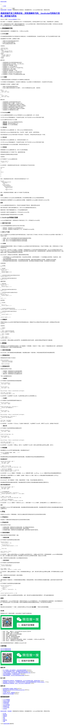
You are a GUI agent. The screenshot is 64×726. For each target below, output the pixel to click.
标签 (4, 717)
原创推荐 (10, 9)
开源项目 (5, 691)
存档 (4, 718)
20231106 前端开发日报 (5, 648)
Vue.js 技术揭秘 (6, 704)
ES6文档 (5, 708)
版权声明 (5, 714)
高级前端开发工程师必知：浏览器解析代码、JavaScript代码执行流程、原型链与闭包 (21, 680)
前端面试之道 (6, 706)
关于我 (4, 713)
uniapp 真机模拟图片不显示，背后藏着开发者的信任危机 (15, 671)
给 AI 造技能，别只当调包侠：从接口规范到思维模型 (15, 670)
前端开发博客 (3, 1)
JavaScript (10, 19)
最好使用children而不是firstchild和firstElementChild (14, 689)
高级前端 (15, 19)
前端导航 (5, 720)
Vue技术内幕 (6, 703)
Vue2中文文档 (6, 707)
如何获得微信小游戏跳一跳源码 (10, 688)
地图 (4, 721)
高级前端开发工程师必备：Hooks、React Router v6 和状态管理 (16, 683)
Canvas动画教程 (6, 699)
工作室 (4, 6)
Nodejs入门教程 (6, 700)
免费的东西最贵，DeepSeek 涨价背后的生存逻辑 (13, 675)
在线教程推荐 (6, 702)
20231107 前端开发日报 (5, 650)
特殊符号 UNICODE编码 (8, 693)
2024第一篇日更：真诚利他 (9, 692)
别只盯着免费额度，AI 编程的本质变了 (11, 674)
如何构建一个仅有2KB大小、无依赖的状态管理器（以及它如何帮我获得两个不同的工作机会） (24, 682)
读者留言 (5, 716)
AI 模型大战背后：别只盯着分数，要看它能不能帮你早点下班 (16, 672)
